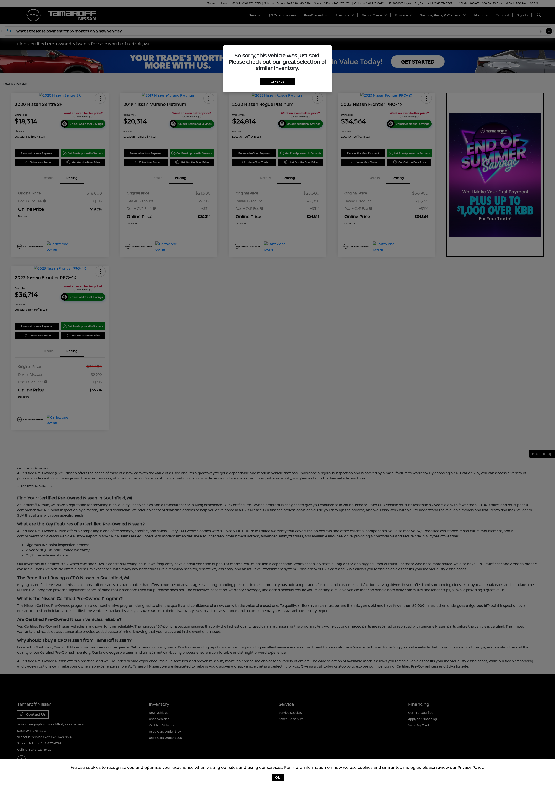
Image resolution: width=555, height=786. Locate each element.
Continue (277, 82)
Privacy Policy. (471, 767)
